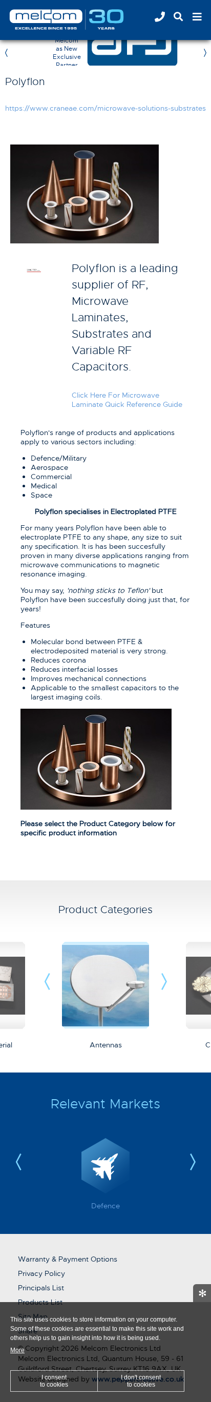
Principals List (41, 1287)
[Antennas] (105, 1026)
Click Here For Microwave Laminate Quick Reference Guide (127, 399)
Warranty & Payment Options (67, 1259)
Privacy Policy (41, 1273)
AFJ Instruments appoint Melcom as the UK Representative (197, 53)
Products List (40, 1302)
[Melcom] (79, 19)
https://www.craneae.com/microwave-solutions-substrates (105, 108)
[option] (141, 53)
